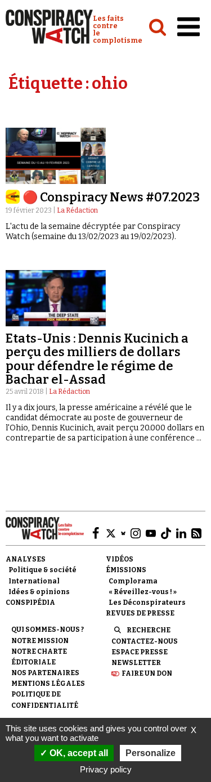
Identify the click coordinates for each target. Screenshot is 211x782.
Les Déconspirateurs (147, 602)
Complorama (133, 581)
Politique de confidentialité (44, 699)
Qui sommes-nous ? (47, 629)
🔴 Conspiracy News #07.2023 (111, 197)
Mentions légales (48, 683)
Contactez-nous (144, 641)
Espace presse (139, 652)
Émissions (126, 570)
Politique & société (42, 570)
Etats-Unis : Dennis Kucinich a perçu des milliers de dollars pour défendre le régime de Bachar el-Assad (97, 359)
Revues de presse (140, 613)
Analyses (26, 559)
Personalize (150, 753)
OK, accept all (77, 753)
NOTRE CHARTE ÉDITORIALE (39, 657)
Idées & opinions (39, 592)
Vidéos (119, 559)
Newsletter (136, 663)
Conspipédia (30, 602)
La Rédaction (77, 210)
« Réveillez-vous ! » (143, 592)
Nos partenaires (45, 673)
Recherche (148, 630)
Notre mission (40, 641)
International (34, 581)
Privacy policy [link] (106, 769)
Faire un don (147, 673)
